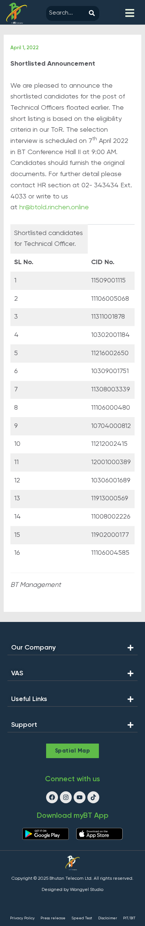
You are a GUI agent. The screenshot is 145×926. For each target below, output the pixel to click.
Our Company (33, 647)
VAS (17, 673)
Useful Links (29, 699)
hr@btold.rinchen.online (54, 207)
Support (24, 725)
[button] (72, 649)
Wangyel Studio (86, 890)
